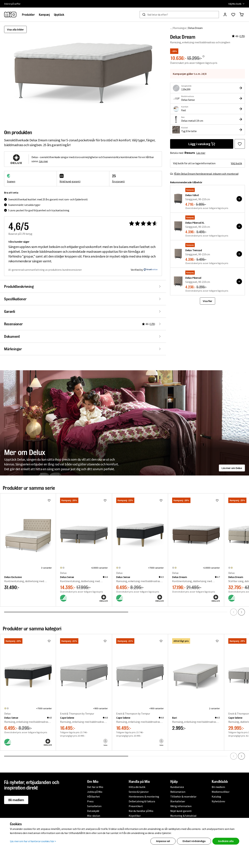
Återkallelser (177, 801)
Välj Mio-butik (234, 3)
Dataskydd (93, 811)
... (171, 27)
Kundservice (177, 787)
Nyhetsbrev (218, 801)
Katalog (216, 796)
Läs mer (200, 153)
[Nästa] (241, 612)
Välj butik (236, 163)
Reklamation (177, 791)
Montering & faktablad (183, 815)
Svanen (11, 181)
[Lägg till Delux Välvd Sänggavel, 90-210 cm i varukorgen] (239, 199)
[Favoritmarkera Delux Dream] (240, 144)
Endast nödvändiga (194, 841)
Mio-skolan (93, 815)
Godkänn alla (225, 841)
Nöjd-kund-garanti (181, 811)
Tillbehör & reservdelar (183, 796)
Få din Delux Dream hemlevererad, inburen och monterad (206, 173)
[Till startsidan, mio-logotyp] (10, 14)
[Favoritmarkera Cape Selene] (105, 641)
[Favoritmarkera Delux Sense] (105, 500)
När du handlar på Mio (141, 811)
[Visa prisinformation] (203, 56)
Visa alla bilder (15, 29)
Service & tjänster (139, 791)
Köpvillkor (135, 815)
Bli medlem (16, 800)
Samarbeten (94, 806)
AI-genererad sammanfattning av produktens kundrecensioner (45, 269)
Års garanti (118, 181)
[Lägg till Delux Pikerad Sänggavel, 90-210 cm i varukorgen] (239, 281)
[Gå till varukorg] (241, 14)
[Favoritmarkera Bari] (217, 641)
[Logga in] (225, 14)
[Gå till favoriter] (233, 14)
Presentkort (136, 806)
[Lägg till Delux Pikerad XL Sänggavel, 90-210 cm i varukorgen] (239, 226)
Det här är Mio (95, 787)
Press (90, 801)
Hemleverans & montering (144, 796)
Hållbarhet (93, 796)
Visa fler (207, 301)
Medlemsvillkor (220, 791)
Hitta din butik (137, 787)
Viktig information (180, 806)
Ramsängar (179, 28)
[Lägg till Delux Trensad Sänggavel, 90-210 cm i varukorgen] (239, 254)
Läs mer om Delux (232, 468)
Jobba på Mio (94, 791)
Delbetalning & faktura (142, 801)
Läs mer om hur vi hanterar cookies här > (33, 841)
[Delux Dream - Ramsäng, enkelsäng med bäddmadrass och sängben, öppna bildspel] (83, 73)
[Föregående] (233, 612)
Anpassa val (163, 841)
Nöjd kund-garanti (70, 181)
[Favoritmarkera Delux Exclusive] (49, 500)
